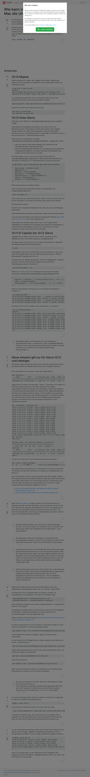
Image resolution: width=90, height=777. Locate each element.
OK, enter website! (45, 29)
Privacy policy (52, 25)
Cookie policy (42, 25)
